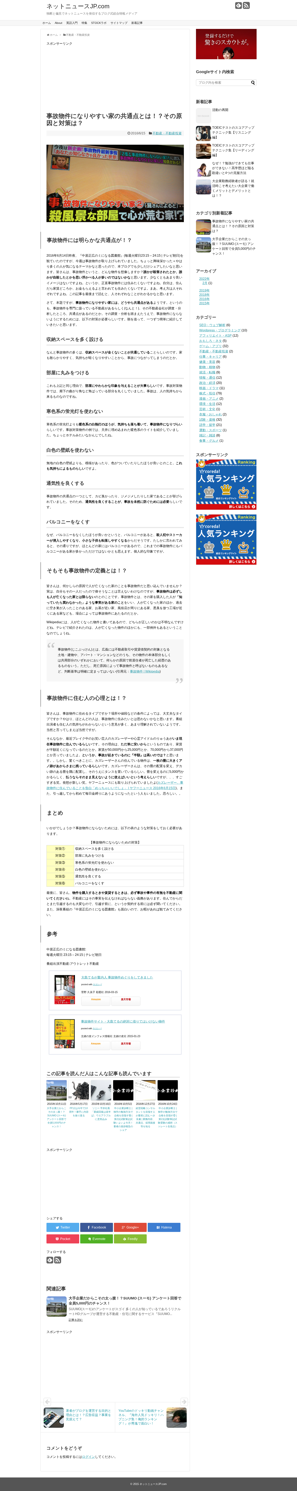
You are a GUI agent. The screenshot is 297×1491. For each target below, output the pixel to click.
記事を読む (76, 1319)
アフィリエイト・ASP (215, 335)
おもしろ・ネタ (210, 341)
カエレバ (97, 984)
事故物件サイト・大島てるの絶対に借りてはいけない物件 (123, 1021)
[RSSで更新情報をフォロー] (246, 7)
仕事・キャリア (210, 356)
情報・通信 (207, 377)
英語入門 (72, 22)
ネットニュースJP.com (78, 6)
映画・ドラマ (209, 388)
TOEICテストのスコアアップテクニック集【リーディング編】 (233, 150)
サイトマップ (119, 22)
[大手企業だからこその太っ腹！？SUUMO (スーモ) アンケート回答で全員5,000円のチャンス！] (56, 1306)
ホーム (46, 22)
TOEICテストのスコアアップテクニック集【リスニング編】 (233, 132)
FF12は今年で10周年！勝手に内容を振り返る (78, 1112)
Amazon (96, 999)
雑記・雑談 (207, 435)
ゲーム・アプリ (210, 346)
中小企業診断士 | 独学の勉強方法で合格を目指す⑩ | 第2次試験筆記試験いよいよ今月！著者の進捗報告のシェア (123, 1119)
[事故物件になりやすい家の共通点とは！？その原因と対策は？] (164, 1227)
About (58, 22)
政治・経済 (207, 383)
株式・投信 (207, 393)
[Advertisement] (115, 78)
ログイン (88, 1456)
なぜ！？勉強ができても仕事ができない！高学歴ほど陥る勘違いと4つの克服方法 (233, 168)
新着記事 (137, 22)
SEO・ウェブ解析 (212, 325)
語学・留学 (207, 425)
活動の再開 (220, 110)
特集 (84, 22)
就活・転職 (207, 372)
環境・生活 (207, 404)
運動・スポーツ (210, 430)
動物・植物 (207, 367)
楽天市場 (126, 999)
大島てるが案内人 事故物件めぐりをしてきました (117, 977)
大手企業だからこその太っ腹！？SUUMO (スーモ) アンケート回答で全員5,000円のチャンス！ (56, 1117)
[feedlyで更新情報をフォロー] (238, 7)
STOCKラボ (98, 22)
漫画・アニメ (209, 398)
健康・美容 (207, 362)
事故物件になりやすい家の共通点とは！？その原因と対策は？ (233, 226)
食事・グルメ (209, 440)
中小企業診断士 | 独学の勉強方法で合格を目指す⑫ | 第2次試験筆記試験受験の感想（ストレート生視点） (167, 1117)
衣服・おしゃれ (210, 414)
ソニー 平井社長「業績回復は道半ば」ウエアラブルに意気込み (101, 1114)
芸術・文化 (207, 409)
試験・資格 (207, 419)
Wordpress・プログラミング (220, 330)
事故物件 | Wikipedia (145, 671)
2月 (204, 283)
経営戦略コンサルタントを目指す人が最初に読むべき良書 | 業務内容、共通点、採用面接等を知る (145, 1117)
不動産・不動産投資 (167, 133)
